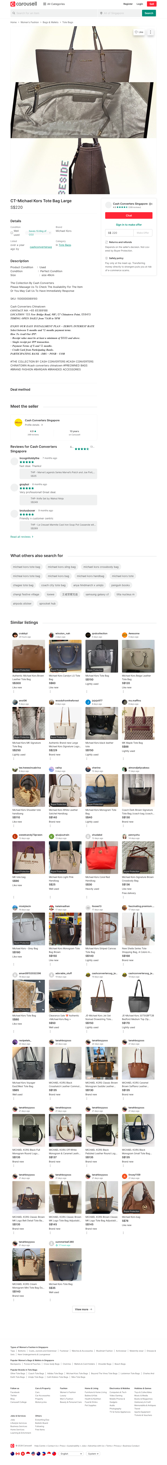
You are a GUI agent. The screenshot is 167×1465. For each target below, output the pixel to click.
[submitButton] (149, 13)
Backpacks (15, 1364)
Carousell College (18, 1402)
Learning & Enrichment (20, 1433)
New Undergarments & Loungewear (34, 1354)
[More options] (13, 691)
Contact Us (52, 1446)
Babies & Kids (91, 1395)
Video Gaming (116, 1395)
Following (39, 1426)
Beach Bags (120, 1364)
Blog (12, 1399)
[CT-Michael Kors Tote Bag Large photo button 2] (83, 110)
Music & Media (141, 1395)
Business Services (18, 1426)
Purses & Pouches (32, 1364)
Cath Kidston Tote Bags (57, 1377)
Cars (37, 1392)
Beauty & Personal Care (71, 1402)
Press (62, 1446)
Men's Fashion (66, 1399)
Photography (115, 1408)
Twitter (13, 1395)
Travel (137, 1408)
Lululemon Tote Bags (130, 1373)
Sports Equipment (142, 1412)
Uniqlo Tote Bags (36, 1377)
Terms (109, 1446)
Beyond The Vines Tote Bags (104, 1373)
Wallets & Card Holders (84, 1364)
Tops (12, 1351)
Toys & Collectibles (143, 1392)
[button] (59, 425)
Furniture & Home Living (96, 1392)
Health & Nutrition (93, 1399)
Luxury (63, 1395)
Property (39, 1399)
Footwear (64, 1351)
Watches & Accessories (82, 1351)
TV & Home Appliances (120, 1412)
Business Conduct (131, 1446)
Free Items (40, 1429)
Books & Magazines (143, 1399)
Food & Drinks (91, 1402)
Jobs (12, 1420)
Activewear (121, 1351)
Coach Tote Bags (36, 1373)
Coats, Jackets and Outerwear (43, 1351)
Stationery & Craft (142, 1402)
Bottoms (22, 1351)
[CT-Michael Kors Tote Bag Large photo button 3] (83, 166)
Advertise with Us (96, 1446)
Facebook (15, 1392)
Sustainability (73, 1446)
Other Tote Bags (17, 1373)
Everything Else (42, 1420)
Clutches (67, 1364)
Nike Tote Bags (78, 1377)
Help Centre (39, 1446)
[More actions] (150, 32)
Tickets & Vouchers (143, 1415)
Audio (112, 1405)
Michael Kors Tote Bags (77, 1373)
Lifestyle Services (18, 1423)
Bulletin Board (41, 1423)
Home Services (17, 1429)
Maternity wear (137, 1351)
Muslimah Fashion (104, 1351)
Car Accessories (42, 1395)
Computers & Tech (118, 1392)
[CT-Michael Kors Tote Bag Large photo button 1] (83, 54)
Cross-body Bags (52, 1364)
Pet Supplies (90, 1405)
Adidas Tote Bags (55, 1373)
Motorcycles (41, 1402)
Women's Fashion (68, 1392)
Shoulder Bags (104, 1364)
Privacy (117, 1446)
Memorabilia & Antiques (145, 1405)
